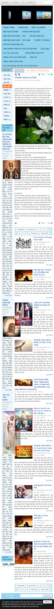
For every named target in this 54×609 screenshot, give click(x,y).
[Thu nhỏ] (15, 74)
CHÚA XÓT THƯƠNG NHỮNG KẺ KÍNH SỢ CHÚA (42, 305)
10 (27, 233)
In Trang (15, 223)
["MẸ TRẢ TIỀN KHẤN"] (11, 432)
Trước (43, 74)
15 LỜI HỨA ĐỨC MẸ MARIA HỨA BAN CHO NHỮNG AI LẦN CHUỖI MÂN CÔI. (7, 141)
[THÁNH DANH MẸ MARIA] (11, 326)
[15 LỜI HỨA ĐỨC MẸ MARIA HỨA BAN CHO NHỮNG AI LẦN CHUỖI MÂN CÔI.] (11, 169)
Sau (48, 74)
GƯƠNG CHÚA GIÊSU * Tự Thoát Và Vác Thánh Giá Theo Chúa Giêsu (43, 448)
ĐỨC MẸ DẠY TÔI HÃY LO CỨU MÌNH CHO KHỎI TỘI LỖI (42, 272)
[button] (12, 53)
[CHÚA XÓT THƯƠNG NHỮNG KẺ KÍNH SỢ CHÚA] (23, 314)
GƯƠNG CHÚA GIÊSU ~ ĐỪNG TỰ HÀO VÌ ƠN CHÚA (43, 342)
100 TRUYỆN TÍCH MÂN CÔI (7, 128)
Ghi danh (15, 2)
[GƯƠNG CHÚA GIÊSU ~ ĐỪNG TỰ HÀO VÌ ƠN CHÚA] (23, 346)
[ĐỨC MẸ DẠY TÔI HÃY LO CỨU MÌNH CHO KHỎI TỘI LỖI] (23, 275)
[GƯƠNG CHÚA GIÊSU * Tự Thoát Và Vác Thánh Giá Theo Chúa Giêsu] (23, 452)
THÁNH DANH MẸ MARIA (6, 302)
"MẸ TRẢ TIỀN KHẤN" (6, 397)
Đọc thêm (8, 295)
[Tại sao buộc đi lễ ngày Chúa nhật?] (23, 243)
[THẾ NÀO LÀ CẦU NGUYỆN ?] (23, 521)
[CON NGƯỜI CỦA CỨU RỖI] (23, 491)
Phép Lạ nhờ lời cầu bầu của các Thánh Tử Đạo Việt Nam (42, 410)
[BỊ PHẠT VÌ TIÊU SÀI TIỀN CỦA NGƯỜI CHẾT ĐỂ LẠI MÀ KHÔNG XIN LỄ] (23, 552)
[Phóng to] (19, 74)
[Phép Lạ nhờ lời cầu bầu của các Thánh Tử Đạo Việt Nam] (23, 420)
